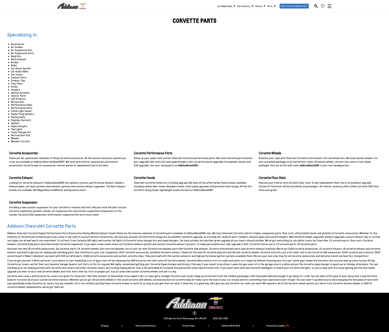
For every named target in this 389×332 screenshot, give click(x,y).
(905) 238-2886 (220, 318)
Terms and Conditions (145, 325)
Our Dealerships (225, 6)
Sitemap (105, 325)
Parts (269, 6)
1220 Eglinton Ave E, (173, 318)
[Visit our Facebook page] (194, 313)
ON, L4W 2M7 (201, 318)
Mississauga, (188, 318)
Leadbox (282, 325)
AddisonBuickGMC (188, 165)
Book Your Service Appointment (294, 6)
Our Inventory (243, 6)
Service (258, 6)
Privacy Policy (188, 325)
